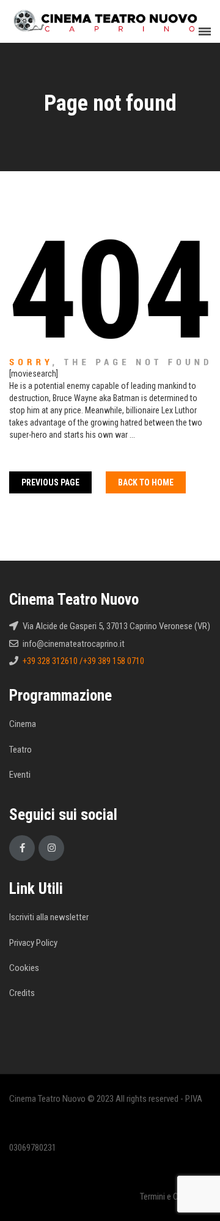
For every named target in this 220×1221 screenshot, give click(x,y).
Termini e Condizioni (175, 1196)
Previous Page (50, 482)
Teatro (20, 749)
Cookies (24, 967)
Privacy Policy (33, 942)
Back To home (146, 482)
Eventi (20, 774)
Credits (22, 992)
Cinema (22, 723)
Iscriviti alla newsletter (49, 917)
